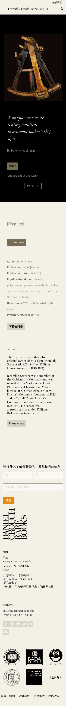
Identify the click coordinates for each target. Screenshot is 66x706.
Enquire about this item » (23, 175)
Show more (16, 423)
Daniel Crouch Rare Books (28, 9)
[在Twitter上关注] (24, 624)
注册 (8, 500)
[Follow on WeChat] (6, 632)
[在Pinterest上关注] (18, 624)
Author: (11, 261)
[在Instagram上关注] (12, 624)
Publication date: (17, 273)
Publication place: (18, 267)
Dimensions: (15, 303)
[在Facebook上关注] (6, 624)
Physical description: (20, 279)
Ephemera (17, 242)
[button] (56, 9)
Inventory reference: (20, 315)
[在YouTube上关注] (30, 624)
